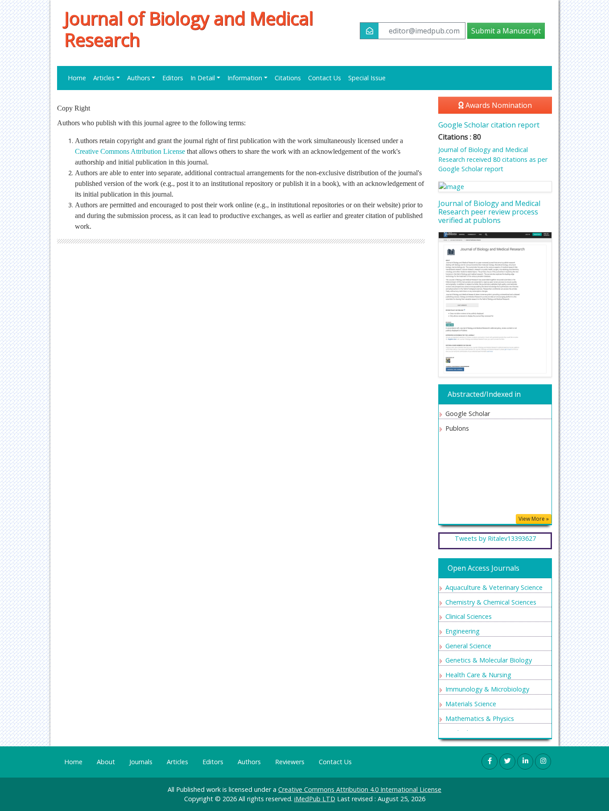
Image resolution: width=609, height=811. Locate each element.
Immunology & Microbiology (487, 689)
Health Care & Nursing (478, 675)
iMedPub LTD (314, 799)
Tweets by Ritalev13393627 (495, 538)
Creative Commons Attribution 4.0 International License (359, 789)
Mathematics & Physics (479, 718)
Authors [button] (138, 78)
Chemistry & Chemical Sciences (490, 602)
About (106, 761)
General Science (468, 646)
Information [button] (244, 78)
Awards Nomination (498, 105)
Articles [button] (104, 78)
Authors (249, 761)
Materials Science (470, 704)
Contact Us (324, 78)
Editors (172, 78)
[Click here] (495, 186)
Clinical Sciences (468, 616)
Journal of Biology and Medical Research (188, 29)
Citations (288, 78)
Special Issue (367, 78)
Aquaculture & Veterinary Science (494, 587)
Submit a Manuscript (506, 31)
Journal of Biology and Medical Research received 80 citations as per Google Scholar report (492, 159)
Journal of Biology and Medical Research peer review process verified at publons (489, 211)
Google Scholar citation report (488, 125)
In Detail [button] (202, 78)
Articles (177, 761)
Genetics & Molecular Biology (488, 660)
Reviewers (289, 761)
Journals (140, 761)
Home (77, 78)
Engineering (462, 631)
